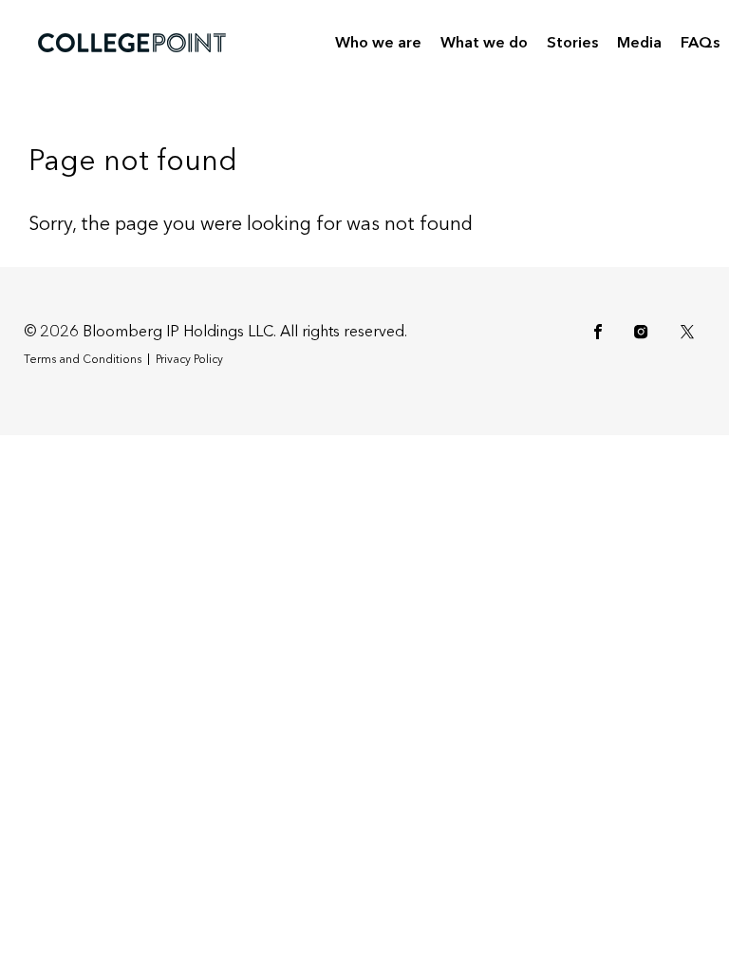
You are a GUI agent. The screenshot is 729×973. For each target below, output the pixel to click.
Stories (572, 42)
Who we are (378, 42)
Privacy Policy (189, 359)
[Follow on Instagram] (644, 331)
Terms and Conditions (82, 359)
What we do (484, 42)
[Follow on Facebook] (601, 331)
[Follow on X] (690, 331)
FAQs (700, 42)
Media (639, 42)
